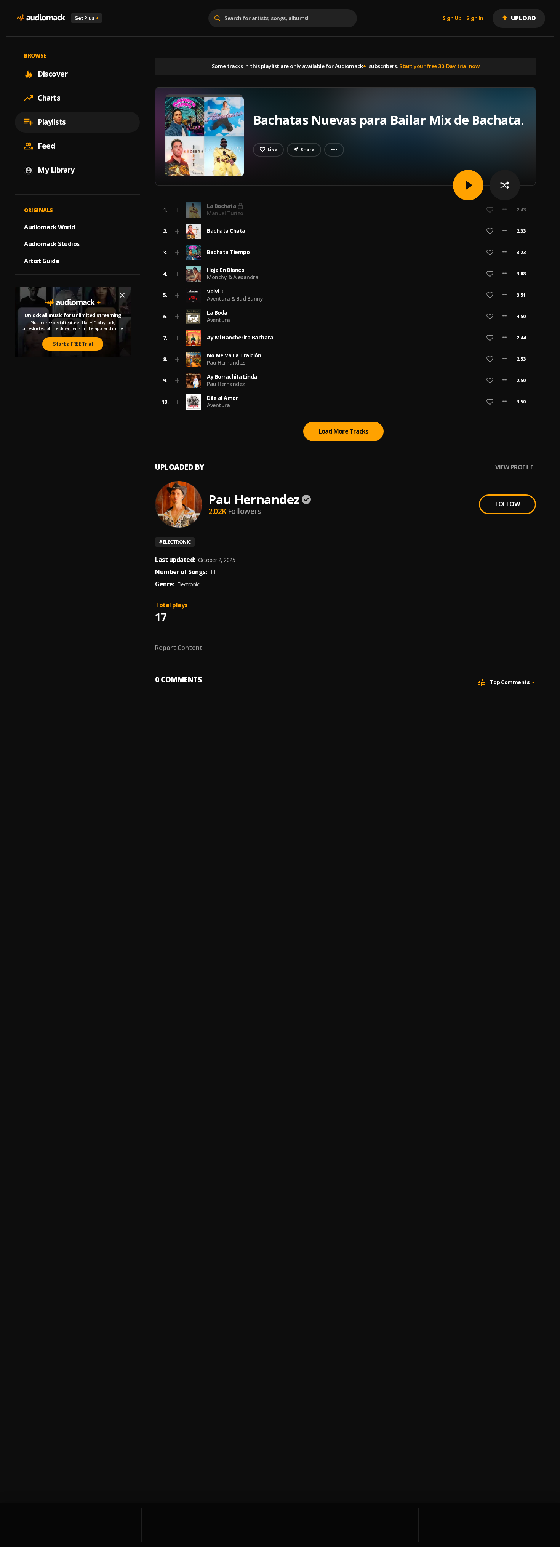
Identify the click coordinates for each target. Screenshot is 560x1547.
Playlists (52, 122)
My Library (56, 170)
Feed (46, 146)
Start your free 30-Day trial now (439, 66)
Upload (523, 18)
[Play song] (468, 185)
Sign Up (452, 18)
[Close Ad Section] (122, 295)
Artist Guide (41, 261)
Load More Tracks (343, 431)
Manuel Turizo (225, 213)
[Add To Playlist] (177, 231)
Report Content (179, 647)
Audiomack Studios (52, 244)
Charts (49, 98)
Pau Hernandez (226, 362)
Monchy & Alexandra (232, 277)
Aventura (218, 319)
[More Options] (504, 231)
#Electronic (175, 541)
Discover (52, 74)
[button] (343, 231)
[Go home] (40, 18)
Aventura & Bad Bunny (235, 298)
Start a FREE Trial (73, 343)
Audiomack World (49, 226)
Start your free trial (400, 209)
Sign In (474, 18)
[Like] (489, 231)
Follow (507, 504)
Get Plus (86, 17)
